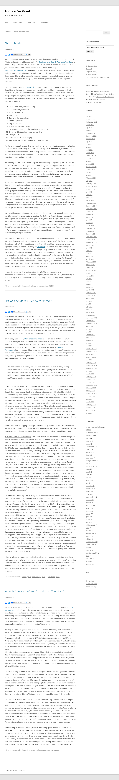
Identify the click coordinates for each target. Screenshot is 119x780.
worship (40, 286)
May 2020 (89, 175)
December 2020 (91, 167)
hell (87, 483)
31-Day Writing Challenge (94, 427)
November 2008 (91, 365)
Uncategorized (91, 553)
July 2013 (89, 329)
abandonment (91, 433)
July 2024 (89, 128)
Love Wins (89, 494)
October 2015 (90, 273)
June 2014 (89, 304)
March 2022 (90, 153)
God (87, 475)
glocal (88, 472)
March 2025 (90, 125)
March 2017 (90, 225)
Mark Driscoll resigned (33, 339)
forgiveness (90, 466)
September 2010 (91, 351)
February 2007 (91, 388)
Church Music (13, 43)
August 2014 (90, 298)
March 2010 (90, 354)
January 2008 (90, 379)
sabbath (88, 539)
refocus (88, 522)
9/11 (87, 430)
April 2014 (89, 309)
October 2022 (90, 139)
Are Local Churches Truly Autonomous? (28, 300)
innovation (31, 750)
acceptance (90, 435)
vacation (89, 559)
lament (88, 491)
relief (87, 528)
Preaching (44, 22)
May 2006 (89, 399)
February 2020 (91, 178)
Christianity (90, 447)
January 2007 (90, 391)
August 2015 (90, 276)
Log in (88, 578)
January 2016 (90, 265)
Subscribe (90, 51)
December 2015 (91, 267)
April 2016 (89, 256)
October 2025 (90, 119)
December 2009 (91, 357)
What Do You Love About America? (98, 77)
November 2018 (91, 186)
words (88, 561)
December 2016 (91, 234)
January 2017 (90, 231)
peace (88, 508)
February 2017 (91, 228)
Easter (88, 455)
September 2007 (91, 385)
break (88, 444)
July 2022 (89, 142)
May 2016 (89, 253)
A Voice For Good (17, 11)
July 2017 (89, 220)
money (88, 503)
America (88, 441)
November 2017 (91, 209)
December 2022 (91, 136)
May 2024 (89, 130)
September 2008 (91, 368)
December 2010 (91, 349)
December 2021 (91, 156)
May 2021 (89, 161)
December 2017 (91, 206)
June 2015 (89, 281)
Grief (100, 102)
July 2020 (89, 172)
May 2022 (89, 147)
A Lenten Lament (92, 74)
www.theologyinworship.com (16, 70)
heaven (88, 480)
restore (88, 531)
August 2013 (90, 326)
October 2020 (90, 170)
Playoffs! (89, 69)
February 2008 (91, 377)
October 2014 (90, 295)
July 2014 (89, 301)
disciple (88, 452)
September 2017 (91, 214)
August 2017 (90, 217)
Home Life (89, 486)
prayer (88, 514)
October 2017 (90, 211)
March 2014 (90, 312)
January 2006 (90, 407)
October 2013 (90, 321)
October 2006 (90, 396)
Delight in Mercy (91, 72)
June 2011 (89, 343)
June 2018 (89, 195)
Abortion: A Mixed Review (105, 94)
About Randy (18, 22)
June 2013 (89, 332)
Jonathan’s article (29, 87)
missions (89, 500)
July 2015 (89, 279)
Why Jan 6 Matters (102, 91)
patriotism (89, 505)
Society (88, 547)
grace (29, 577)
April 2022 (89, 150)
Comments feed (91, 584)
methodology (32, 286)
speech (88, 550)
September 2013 (91, 323)
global (88, 469)
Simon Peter (90, 545)
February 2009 (91, 363)
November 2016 (91, 237)
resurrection (90, 533)
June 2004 (89, 413)
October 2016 (90, 239)
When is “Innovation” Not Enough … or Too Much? (34, 591)
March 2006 (90, 402)
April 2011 (89, 346)
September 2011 (91, 340)
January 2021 (90, 164)
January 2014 (90, 315)
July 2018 (89, 192)
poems (88, 511)
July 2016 (89, 248)
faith (87, 463)
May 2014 (89, 307)
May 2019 (89, 181)
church (24, 286)
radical (88, 519)
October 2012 (90, 335)
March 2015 (90, 290)
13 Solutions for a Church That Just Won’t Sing (54, 62)
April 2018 (89, 197)
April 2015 (89, 287)
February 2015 (91, 293)
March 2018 (90, 200)
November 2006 (91, 393)
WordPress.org (91, 586)
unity (43, 577)
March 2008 (90, 374)
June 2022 (89, 144)
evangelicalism (91, 461)
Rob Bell (88, 536)
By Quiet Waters (91, 66)
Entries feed (90, 581)
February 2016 (91, 262)
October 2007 (90, 382)
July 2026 (89, 116)
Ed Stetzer (41, 247)
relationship (90, 525)
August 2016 (90, 245)
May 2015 (89, 284)
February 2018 (91, 203)
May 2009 (89, 360)
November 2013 (91, 318)
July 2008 (89, 371)
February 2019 (91, 183)
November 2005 (91, 410)
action (88, 438)
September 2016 (91, 242)
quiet (87, 517)
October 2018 (90, 189)
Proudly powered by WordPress (15, 770)
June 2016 (89, 251)
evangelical (89, 458)
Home (7, 22)
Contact (31, 22)
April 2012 (89, 337)
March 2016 (90, 259)
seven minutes (91, 542)
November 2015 (91, 270)
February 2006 (91, 405)
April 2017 (89, 223)
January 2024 (90, 133)
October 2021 (90, 158)
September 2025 (91, 122)
